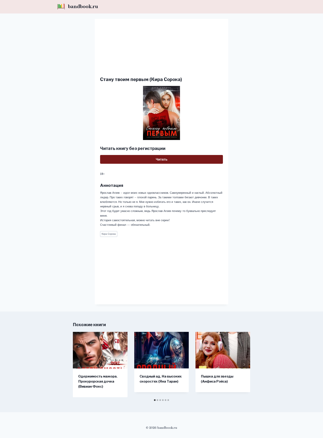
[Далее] (244, 364)
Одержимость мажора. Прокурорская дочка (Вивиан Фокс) (97, 381)
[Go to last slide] (79, 364)
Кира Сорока (109, 233)
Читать (161, 159)
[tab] (155, 400)
